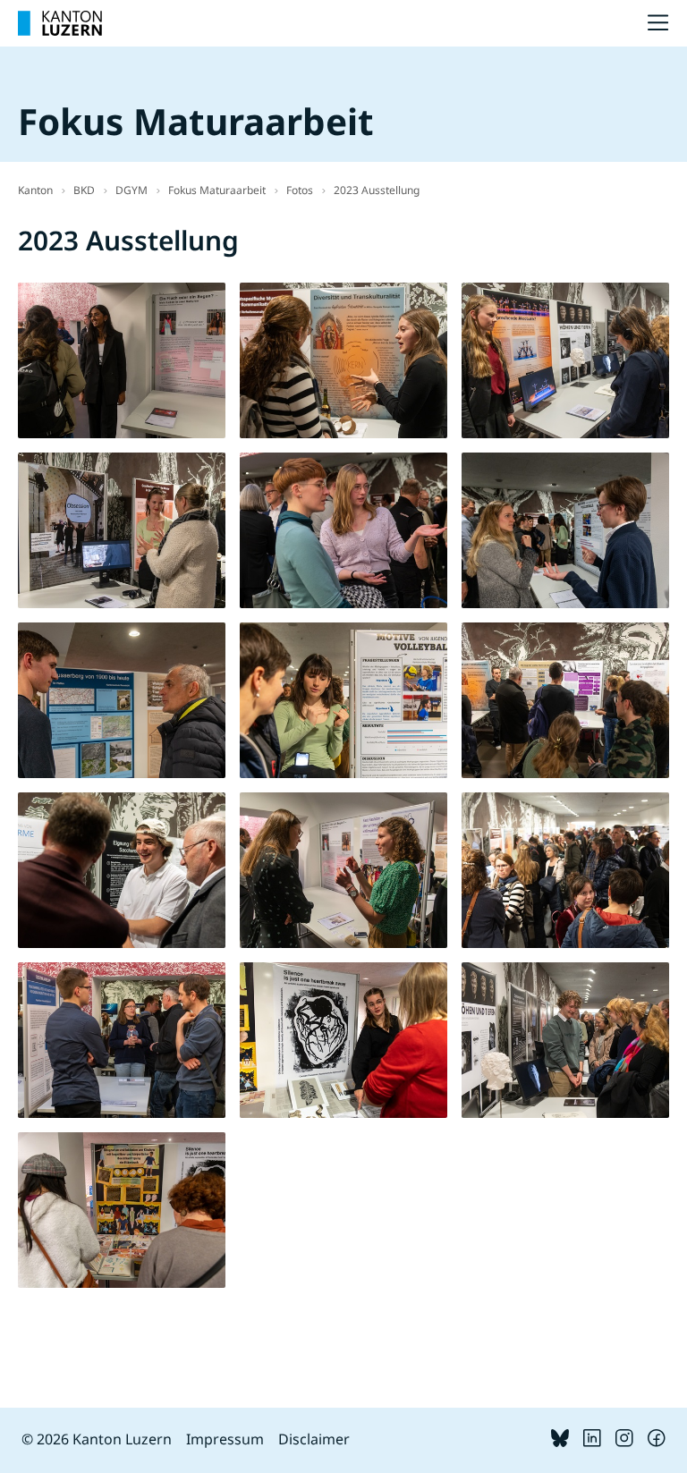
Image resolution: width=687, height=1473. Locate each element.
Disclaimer (314, 1439)
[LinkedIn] (592, 1442)
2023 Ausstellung (377, 190)
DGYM (131, 190)
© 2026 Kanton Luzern (96, 1439)
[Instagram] (624, 1442)
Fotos (299, 190)
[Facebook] (657, 1442)
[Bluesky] (560, 1442)
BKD (84, 190)
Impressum (225, 1439)
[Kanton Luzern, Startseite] (60, 23)
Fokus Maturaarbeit (217, 190)
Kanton (35, 190)
